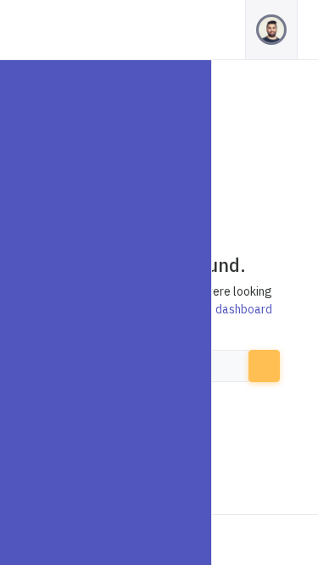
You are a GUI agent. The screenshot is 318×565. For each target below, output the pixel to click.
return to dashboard (219, 309)
